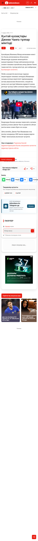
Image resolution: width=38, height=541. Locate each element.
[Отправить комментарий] (32, 230)
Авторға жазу (32, 48)
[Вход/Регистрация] (31, 3)
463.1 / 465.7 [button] (9, 8)
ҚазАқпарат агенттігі (9, 70)
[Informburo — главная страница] (12, 3)
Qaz (16, 48)
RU (35, 3)
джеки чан (8, 193)
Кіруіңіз (7, 226)
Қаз (12, 48)
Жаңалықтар (14, 13)
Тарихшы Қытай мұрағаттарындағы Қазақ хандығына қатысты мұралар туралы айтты (18, 145)
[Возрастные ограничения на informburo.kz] (27, 3)
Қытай (18, 193)
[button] (31, 7)
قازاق (20, 48)
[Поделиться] (34, 537)
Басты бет (4, 13)
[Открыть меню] (3, 3)
